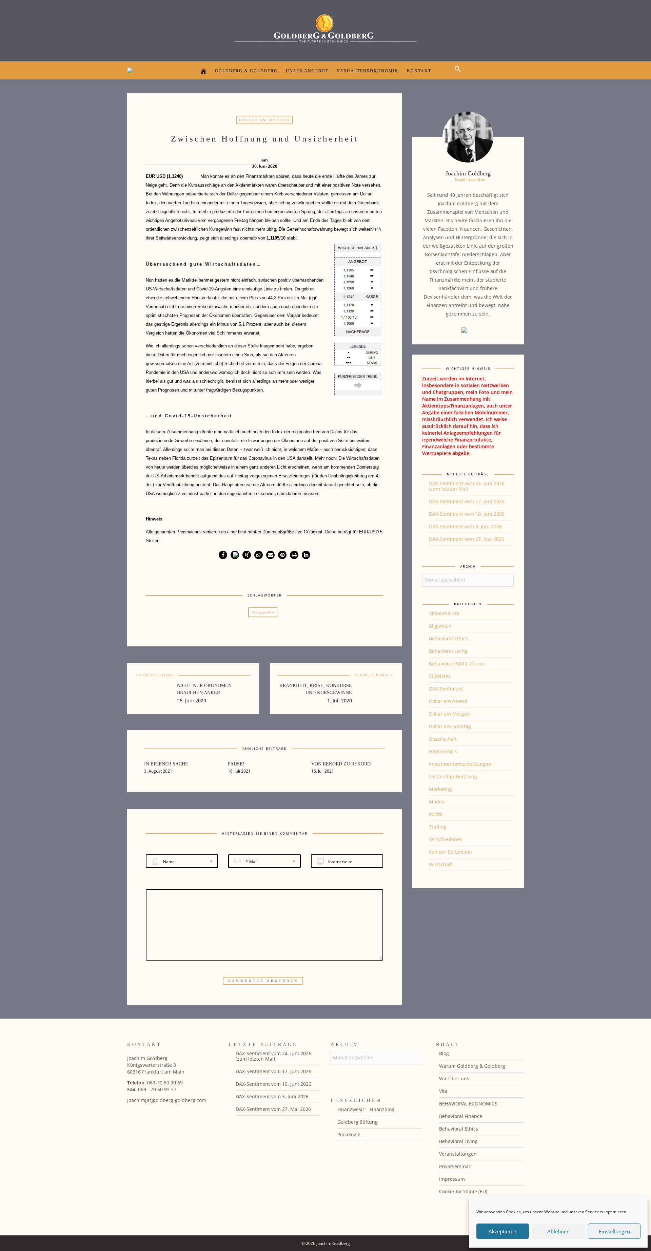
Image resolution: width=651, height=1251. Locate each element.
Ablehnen (558, 1231)
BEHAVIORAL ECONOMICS (468, 1103)
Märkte (437, 801)
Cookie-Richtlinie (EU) (463, 1191)
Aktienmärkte (444, 613)
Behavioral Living (448, 651)
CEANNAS (440, 676)
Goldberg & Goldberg (246, 71)
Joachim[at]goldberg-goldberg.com (166, 1100)
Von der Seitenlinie (450, 852)
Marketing (440, 789)
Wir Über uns (454, 1078)
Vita (443, 1091)
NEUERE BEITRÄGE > (374, 674)
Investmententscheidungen (460, 764)
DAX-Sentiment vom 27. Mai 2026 (466, 539)
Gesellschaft (443, 739)
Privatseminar (455, 1166)
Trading (438, 826)
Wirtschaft (440, 864)
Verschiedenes (445, 839)
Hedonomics (443, 751)
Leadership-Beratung (453, 776)
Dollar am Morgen (264, 119)
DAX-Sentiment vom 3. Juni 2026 (465, 526)
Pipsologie (348, 1134)
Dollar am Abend (448, 701)
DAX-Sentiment (446, 688)
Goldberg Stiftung (357, 1122)
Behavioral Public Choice (457, 663)
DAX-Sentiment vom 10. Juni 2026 (467, 514)
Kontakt (419, 71)
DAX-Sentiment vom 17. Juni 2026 (467, 501)
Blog (444, 1053)
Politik (435, 814)
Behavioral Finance (460, 1116)
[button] (459, 75)
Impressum (452, 1179)
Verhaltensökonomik (368, 71)
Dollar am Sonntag (450, 726)
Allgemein (440, 626)
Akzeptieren (502, 1231)
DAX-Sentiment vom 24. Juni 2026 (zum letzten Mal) (467, 486)
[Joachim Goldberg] (325, 29)
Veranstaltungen (458, 1154)
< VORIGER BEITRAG (154, 674)
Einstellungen (614, 1231)
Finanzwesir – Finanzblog (365, 1109)
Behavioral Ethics (448, 638)
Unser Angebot (307, 71)
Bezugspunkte (263, 612)
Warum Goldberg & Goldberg (472, 1066)
